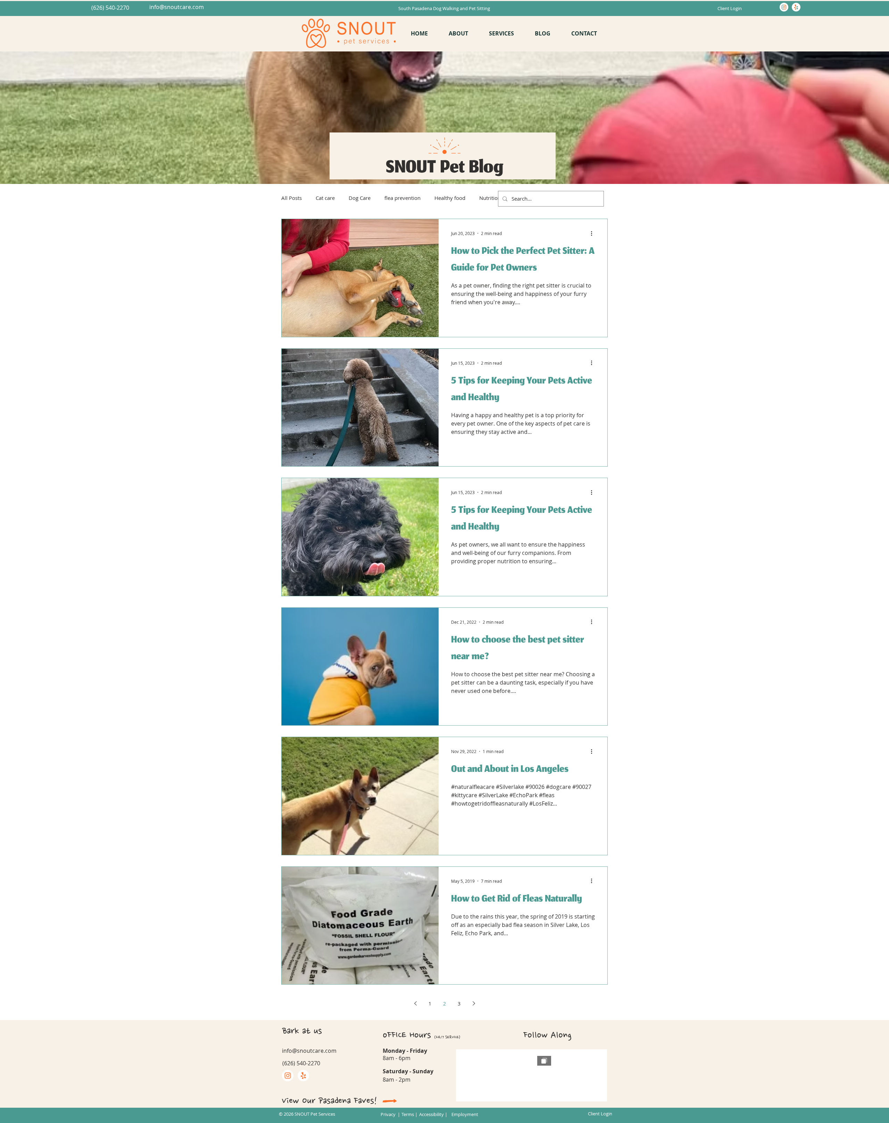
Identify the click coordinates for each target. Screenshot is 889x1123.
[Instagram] (784, 7)
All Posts (291, 197)
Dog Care (360, 197)
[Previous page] (415, 1003)
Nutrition (490, 197)
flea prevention (402, 197)
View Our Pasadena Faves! (329, 1100)
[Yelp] (796, 7)
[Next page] (473, 1003)
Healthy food (449, 197)
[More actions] (594, 233)
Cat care (325, 197)
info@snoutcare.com (176, 7)
